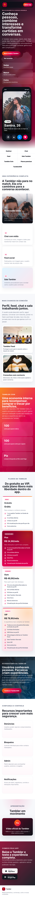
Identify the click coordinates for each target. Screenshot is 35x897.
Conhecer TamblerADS (11, 691)
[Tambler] (4, 4)
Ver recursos (8, 58)
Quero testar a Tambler (11, 53)
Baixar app (27, 5)
